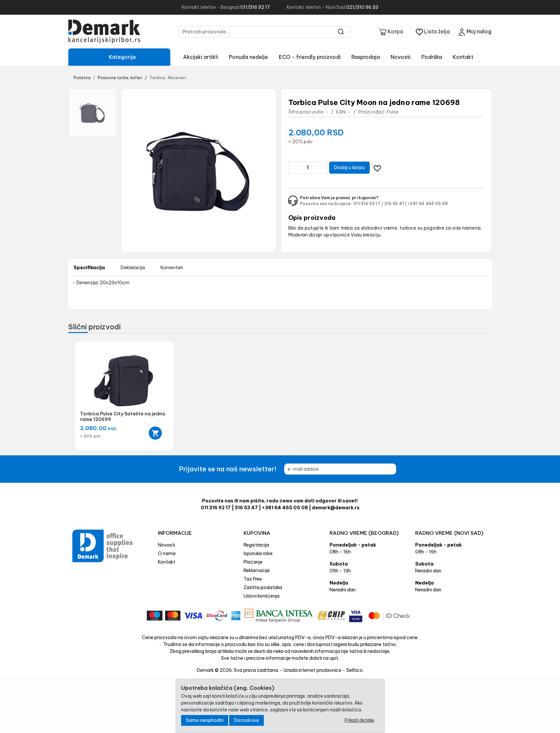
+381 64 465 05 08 (428, 203)
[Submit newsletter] (406, 469)
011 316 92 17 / (368, 203)
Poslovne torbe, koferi (120, 77)
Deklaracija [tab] (133, 268)
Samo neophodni (204, 720)
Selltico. (355, 670)
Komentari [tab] (172, 268)
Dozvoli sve (246, 720)
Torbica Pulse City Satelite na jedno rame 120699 (122, 416)
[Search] (341, 32)
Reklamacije (257, 570)
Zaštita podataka (263, 587)
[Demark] (104, 31)
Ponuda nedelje (248, 57)
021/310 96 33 (362, 7)
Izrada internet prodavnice (312, 670)
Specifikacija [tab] (89, 268)
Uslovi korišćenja (262, 596)
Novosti (401, 57)
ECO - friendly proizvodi (310, 57)
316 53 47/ (395, 203)
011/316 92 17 (255, 7)
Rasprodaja (365, 57)
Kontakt (463, 57)
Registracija (256, 545)
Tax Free (253, 579)
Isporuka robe (258, 553)
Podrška (431, 57)
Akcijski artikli (200, 57)
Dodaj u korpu (349, 167)
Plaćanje (253, 562)
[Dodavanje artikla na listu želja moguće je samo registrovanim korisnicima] (377, 167)
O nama (167, 553)
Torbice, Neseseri (167, 77)
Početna (82, 77)
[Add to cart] (155, 433)
